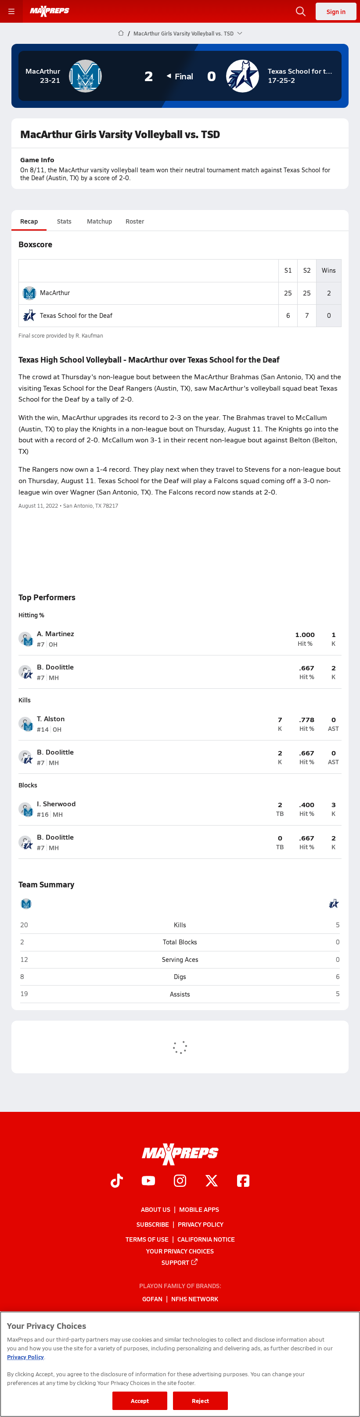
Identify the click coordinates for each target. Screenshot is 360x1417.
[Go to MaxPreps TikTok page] (117, 1181)
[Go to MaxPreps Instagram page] (180, 1181)
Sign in (336, 11)
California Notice (206, 1239)
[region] (180, 1364)
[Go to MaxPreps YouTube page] (148, 1181)
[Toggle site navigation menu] (11, 11)
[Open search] (300, 11)
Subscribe (153, 1224)
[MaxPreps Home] (49, 11)
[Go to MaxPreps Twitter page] (212, 1181)
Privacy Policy (200, 1224)
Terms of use (147, 1239)
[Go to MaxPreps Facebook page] (243, 1181)
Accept (140, 1400)
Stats (64, 221)
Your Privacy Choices (180, 1250)
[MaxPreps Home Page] (121, 33)
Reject (200, 1400)
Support (175, 1262)
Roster (135, 221)
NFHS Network (194, 1298)
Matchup (99, 221)
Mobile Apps (199, 1209)
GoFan (152, 1298)
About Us (155, 1209)
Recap (29, 221)
